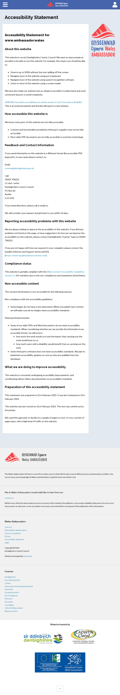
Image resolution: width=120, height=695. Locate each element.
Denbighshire (10, 577)
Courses (8, 527)
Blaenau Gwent (11, 611)
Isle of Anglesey (11, 595)
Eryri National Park (12, 580)
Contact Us (9, 498)
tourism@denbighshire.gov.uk (19, 168)
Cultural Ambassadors (14, 608)
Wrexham (9, 602)
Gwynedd (9, 589)
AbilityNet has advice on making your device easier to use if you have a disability (43, 102)
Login (7, 542)
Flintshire (9, 599)
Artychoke (27, 556)
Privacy (8, 536)
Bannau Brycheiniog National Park (19, 586)
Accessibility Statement (14, 539)
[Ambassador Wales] (60, 4)
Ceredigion (9, 605)
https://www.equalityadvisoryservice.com (25, 255)
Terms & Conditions (13, 533)
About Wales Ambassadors (16, 530)
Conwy (7, 583)
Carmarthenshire (12, 592)
